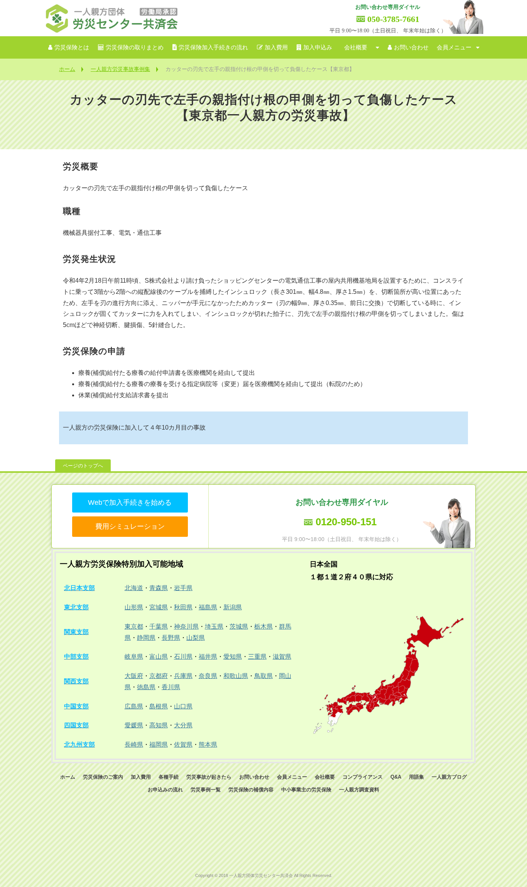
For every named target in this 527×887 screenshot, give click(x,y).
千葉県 (158, 626)
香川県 (171, 687)
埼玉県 (214, 626)
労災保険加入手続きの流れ (213, 47)
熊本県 (208, 744)
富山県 (158, 656)
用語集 (416, 777)
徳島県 (146, 687)
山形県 (134, 607)
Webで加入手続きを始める (130, 502)
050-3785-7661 (393, 19)
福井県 (208, 656)
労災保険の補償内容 (251, 790)
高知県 (158, 725)
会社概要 (355, 47)
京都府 (158, 676)
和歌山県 (235, 676)
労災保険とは (71, 47)
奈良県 (208, 676)
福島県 (208, 607)
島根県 (158, 706)
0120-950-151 (346, 521)
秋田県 (183, 607)
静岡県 (146, 637)
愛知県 (232, 656)
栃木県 (263, 626)
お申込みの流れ (165, 790)
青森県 (158, 588)
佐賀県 (183, 744)
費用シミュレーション (130, 526)
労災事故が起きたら (208, 777)
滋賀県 (282, 656)
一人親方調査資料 (359, 790)
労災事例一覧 (206, 790)
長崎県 (134, 744)
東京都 (134, 626)
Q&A (395, 777)
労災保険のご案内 (103, 777)
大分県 (183, 725)
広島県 (134, 706)
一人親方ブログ (449, 777)
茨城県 (239, 626)
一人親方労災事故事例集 (120, 69)
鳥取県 (263, 676)
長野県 (171, 637)
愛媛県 (134, 725)
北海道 (134, 588)
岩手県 (183, 588)
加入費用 (276, 47)
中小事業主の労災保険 (306, 790)
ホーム (67, 69)
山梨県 (195, 637)
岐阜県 (134, 656)
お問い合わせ (411, 47)
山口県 (183, 706)
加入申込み (317, 47)
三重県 (257, 656)
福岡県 (158, 744)
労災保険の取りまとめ (135, 47)
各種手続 (169, 777)
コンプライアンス (363, 777)
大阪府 (134, 676)
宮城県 (158, 607)
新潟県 (232, 607)
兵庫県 (183, 676)
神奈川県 (186, 626)
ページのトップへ (83, 466)
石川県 (183, 656)
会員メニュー (454, 47)
